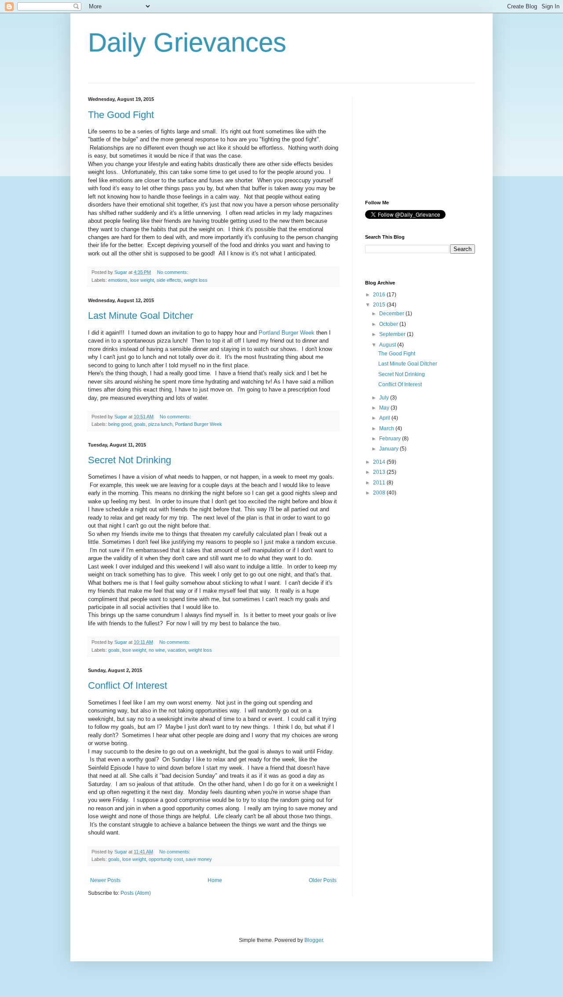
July (384, 398)
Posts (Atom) (136, 893)
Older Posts (322, 880)
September (393, 334)
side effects (169, 280)
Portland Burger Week (286, 332)
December (392, 313)
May (385, 408)
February (390, 439)
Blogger (313, 940)
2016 (380, 295)
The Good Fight (121, 114)
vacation (177, 650)
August (388, 345)
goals (140, 424)
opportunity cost (166, 859)
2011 (380, 483)
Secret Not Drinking (129, 459)
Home (215, 880)
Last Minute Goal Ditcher (140, 315)
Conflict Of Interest (127, 685)
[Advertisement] (409, 140)
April (385, 418)
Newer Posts (105, 880)
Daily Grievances (187, 42)
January (389, 449)
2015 (380, 305)
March (387, 428)
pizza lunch (160, 424)
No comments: (173, 272)
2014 (380, 462)
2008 (380, 493)
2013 (380, 472)
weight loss (196, 280)
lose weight (142, 280)
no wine (157, 650)
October (389, 324)
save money (199, 859)
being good (120, 424)
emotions (118, 280)
